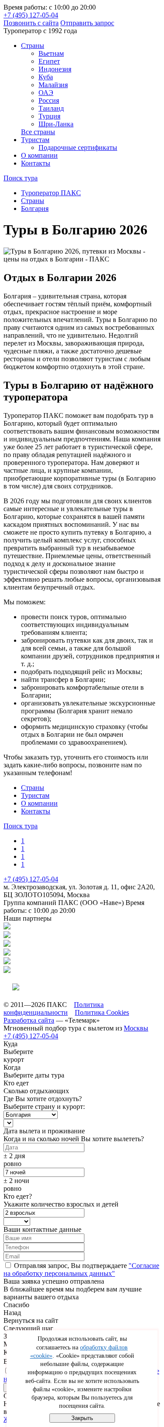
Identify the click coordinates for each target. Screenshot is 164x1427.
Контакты (35, 163)
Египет (49, 61)
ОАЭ (45, 92)
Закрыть (82, 1418)
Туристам (35, 139)
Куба (45, 77)
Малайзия (53, 84)
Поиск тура (20, 178)
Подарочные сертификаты (77, 147)
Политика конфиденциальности (53, 1008)
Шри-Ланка (55, 124)
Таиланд (51, 108)
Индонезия (54, 69)
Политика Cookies (102, 1012)
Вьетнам (51, 53)
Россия (48, 100)
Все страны (38, 132)
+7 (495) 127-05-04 (30, 15)
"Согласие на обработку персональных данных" (81, 1269)
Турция (49, 116)
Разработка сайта (28, 1020)
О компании (39, 155)
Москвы (136, 1028)
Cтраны (32, 45)
